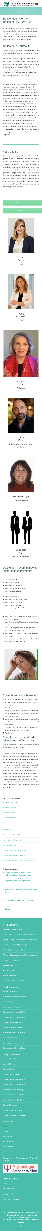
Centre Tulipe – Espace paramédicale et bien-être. (20, 934)
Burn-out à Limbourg (10, 1038)
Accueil (5, 1126)
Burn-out (6, 1131)
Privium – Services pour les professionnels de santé (20, 955)
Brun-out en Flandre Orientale (13, 1027)
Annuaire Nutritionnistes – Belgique (15, 950)
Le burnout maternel (9, 807)
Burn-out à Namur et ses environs (14, 997)
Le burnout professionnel (11, 802)
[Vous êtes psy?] (21, 527)
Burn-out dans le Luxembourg (13, 1022)
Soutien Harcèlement (10, 976)
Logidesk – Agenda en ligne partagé (15, 945)
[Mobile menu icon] (36, 3)
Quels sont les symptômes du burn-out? (19, 900)
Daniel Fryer (21, 439)
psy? (21, 552)
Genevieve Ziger (21, 496)
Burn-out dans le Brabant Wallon (14, 1012)
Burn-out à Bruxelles (10, 991)
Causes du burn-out (9, 845)
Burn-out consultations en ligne (13, 1043)
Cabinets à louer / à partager (12, 929)
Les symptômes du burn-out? (12, 840)
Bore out (5, 823)
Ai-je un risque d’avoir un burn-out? (14, 855)
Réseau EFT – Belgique (11, 960)
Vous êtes (21, 550)
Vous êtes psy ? (8, 1147)
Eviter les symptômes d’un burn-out (15, 850)
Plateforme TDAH (9, 970)
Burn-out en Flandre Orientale (13, 1100)
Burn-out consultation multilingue (14, 1048)
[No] (39, 1220)
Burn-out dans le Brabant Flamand (14, 1017)
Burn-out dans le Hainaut (11, 1007)
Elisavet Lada (21, 382)
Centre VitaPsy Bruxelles (11, 1199)
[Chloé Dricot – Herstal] (21, 235)
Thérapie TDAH (8, 965)
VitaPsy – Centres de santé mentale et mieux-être (20, 940)
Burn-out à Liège (8, 1002)
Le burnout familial (9, 812)
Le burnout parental (9, 818)
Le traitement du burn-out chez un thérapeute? (18, 860)
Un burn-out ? (7, 830)
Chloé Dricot (21, 259)
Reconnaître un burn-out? (11, 835)
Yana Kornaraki (21, 315)
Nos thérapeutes (8, 1141)
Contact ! (8, 909)
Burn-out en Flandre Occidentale (14, 1033)
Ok (21, 1226)
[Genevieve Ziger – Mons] (21, 474)
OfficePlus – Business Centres (13, 981)
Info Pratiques (7, 1136)
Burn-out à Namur (9, 1064)
